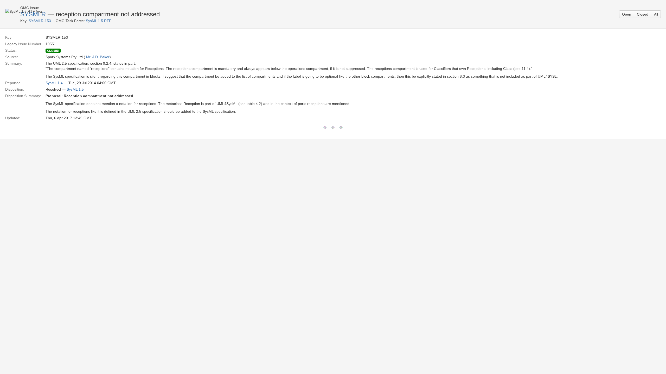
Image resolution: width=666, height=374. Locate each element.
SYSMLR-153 (40, 21)
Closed (642, 14)
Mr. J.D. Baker (98, 57)
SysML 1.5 (75, 89)
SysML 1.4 (54, 83)
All (656, 14)
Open (626, 14)
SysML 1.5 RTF (98, 21)
